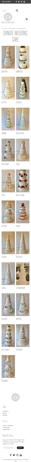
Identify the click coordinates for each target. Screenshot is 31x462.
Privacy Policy (6, 427)
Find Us (5, 413)
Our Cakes (4, 28)
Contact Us (6, 411)
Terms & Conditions (8, 425)
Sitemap (5, 415)
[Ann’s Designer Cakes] (8, 20)
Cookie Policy (6, 429)
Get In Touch (8, 2)
